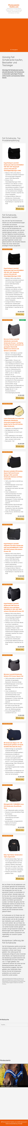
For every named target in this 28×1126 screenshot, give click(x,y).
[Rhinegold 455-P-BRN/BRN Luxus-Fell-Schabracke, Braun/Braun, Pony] (14, 794)
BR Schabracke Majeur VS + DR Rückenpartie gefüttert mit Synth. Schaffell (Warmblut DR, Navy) (13, 744)
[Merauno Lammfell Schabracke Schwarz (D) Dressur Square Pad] (14, 664)
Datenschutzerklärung (11, 1123)
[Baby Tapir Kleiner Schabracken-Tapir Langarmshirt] (14, 845)
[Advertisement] (14, 33)
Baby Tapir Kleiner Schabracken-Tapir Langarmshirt (13, 855)
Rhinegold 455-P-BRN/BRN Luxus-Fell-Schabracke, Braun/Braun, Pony (14, 806)
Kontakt (20, 1123)
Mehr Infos (20, 208)
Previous (2, 1087)
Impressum (23, 1122)
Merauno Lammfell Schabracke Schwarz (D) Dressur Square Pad (13, 675)
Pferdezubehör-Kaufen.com (14, 6)
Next (26, 1087)
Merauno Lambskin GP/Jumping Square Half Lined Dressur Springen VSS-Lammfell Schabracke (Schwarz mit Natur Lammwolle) (13, 475)
